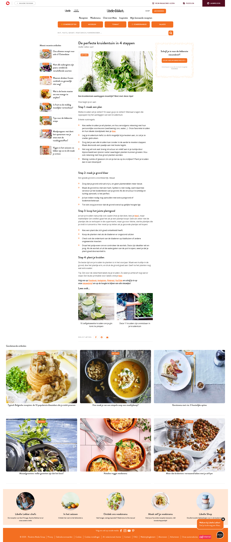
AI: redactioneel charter (112, 537)
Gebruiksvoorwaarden (64, 537)
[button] (213, 3)
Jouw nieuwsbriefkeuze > (174, 60)
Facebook (92, 280)
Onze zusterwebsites (190, 537)
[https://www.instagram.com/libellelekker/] (125, 530)
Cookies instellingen (92, 537)
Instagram (101, 280)
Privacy (50, 537)
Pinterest (110, 280)
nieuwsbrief (87, 283)
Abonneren (162, 537)
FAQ (136, 537)
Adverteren (174, 537)
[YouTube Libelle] (129, 530)
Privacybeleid (174, 68)
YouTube (118, 280)
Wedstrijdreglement (148, 537)
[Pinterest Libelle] (133, 530)
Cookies (78, 537)
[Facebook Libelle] (120, 530)
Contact (127, 537)
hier (136, 215)
